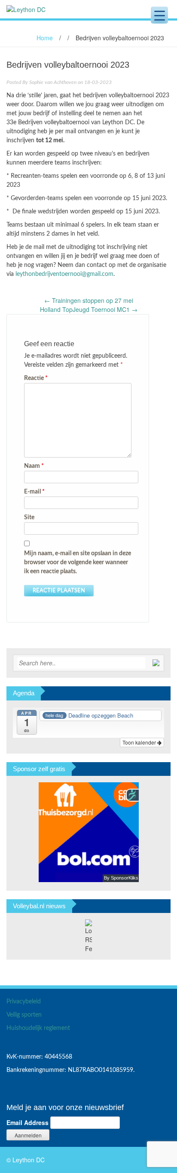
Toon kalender (139, 742)
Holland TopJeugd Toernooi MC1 (88, 309)
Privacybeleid (23, 1002)
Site (29, 518)
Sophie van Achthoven (52, 82)
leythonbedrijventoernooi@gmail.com (64, 274)
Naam (34, 466)
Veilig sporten (24, 1015)
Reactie (36, 378)
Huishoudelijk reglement (38, 1028)
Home (45, 37)
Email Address (27, 1122)
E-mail (34, 492)
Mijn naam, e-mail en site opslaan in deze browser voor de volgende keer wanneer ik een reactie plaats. (77, 563)
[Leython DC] (26, 8)
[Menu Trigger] (159, 15)
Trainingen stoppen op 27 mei (88, 300)
